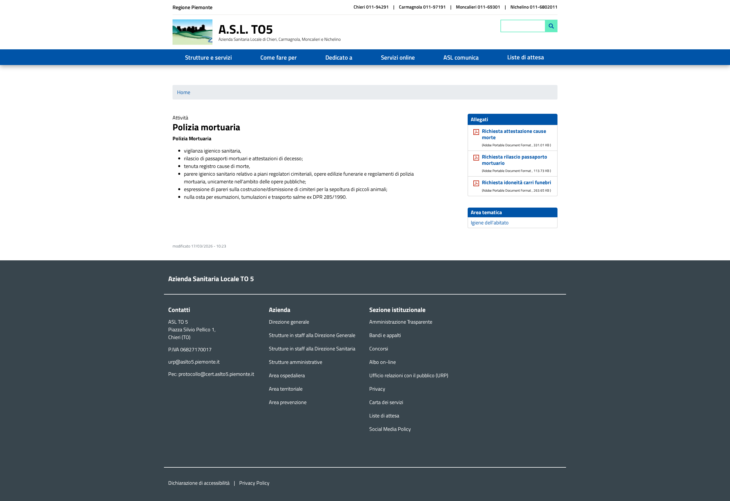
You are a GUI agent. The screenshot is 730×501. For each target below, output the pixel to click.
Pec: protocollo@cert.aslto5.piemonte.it (211, 374)
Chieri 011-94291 (371, 6)
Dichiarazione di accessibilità (199, 483)
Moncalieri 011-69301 (478, 6)
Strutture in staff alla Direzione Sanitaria (312, 348)
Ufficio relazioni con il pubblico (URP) (408, 375)
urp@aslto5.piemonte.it (194, 362)
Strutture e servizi (208, 57)
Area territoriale (286, 389)
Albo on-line (382, 362)
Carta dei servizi (386, 402)
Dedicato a (338, 57)
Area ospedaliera (287, 375)
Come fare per (278, 57)
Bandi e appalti (385, 335)
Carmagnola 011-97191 (422, 6)
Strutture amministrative (295, 362)
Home (183, 92)
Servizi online (398, 57)
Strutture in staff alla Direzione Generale (312, 335)
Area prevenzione (288, 402)
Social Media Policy (390, 429)
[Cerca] (551, 26)
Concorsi (378, 348)
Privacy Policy (254, 483)
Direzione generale (289, 322)
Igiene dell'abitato (490, 222)
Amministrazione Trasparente (400, 322)
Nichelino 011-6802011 (533, 6)
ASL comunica (461, 57)
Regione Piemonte (192, 7)
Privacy (377, 389)
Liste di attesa (525, 57)
